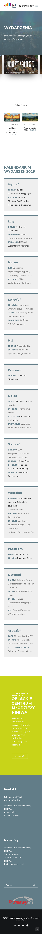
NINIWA (8, 861)
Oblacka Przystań (12, 858)
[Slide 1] (19, 79)
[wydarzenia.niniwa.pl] (19, 5)
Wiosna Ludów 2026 (30, 129)
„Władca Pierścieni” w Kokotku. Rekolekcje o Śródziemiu (19, 201)
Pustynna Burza (24, 558)
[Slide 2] (22, 79)
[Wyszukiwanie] (21, 885)
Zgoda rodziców (11, 854)
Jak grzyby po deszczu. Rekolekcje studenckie (19, 502)
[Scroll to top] (37, 929)
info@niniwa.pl (16, 800)
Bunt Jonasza (21, 554)
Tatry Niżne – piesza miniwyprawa (12, 131)
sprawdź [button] (19, 756)
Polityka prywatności (14, 864)
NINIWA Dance (23, 461)
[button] (36, 5)
